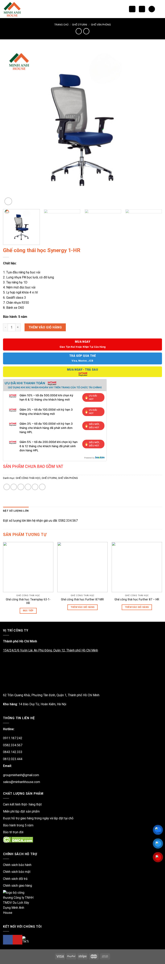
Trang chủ (61, 24)
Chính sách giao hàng (17, 885)
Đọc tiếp (28, 610)
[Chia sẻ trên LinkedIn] (42, 487)
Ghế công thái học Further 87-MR (82, 599)
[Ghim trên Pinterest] (35, 487)
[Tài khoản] (160, 9)
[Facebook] (8, 940)
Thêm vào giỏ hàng (45, 327)
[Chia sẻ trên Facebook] (13, 487)
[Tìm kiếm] (132, 9)
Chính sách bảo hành (17, 865)
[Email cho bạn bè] (28, 487)
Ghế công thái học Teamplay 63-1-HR (28, 601)
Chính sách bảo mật (16, 872)
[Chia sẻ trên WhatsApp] (6, 487)
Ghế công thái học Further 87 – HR (136, 599)
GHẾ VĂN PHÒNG (101, 24)
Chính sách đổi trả (15, 879)
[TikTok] (25, 940)
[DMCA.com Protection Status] (18, 839)
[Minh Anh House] (13, 9)
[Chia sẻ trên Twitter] (21, 487)
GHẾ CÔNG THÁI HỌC (28, 477)
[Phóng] (8, 201)
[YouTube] (17, 940)
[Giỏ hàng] (151, 9)
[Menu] (142, 9)
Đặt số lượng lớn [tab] (16, 510)
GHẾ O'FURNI (79, 24)
